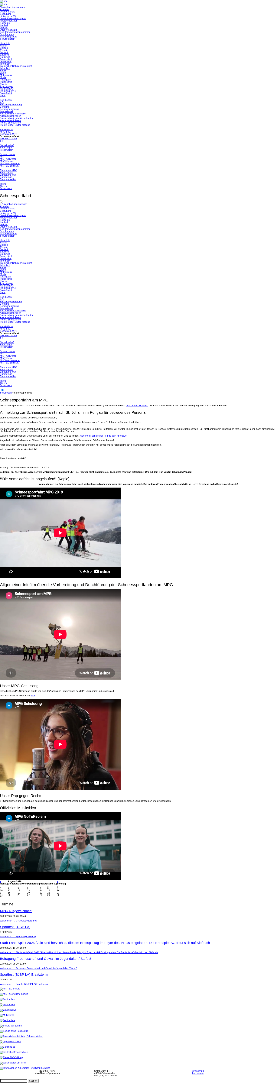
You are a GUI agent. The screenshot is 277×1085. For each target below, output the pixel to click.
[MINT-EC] (10, 988)
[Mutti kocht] (7, 1015)
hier (33, 695)
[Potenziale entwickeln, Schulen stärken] (21, 1036)
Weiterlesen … (18, 920)
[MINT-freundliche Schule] (14, 994)
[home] (4, 4)
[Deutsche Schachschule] (14, 1052)
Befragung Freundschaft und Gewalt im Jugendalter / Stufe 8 (45, 959)
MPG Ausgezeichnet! (16, 911)
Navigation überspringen (12, 7)
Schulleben (6, 392)
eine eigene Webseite (137, 405)
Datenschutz (197, 1071)
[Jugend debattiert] (10, 1041)
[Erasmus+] (8, 1010)
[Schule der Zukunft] (11, 1025)
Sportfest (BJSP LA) (15, 927)
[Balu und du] (7, 1047)
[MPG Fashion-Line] (7, 1020)
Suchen (33, 1081)
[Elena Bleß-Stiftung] (11, 1057)
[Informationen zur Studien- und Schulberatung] (25, 1068)
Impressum (198, 1073)
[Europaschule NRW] (7, 1004)
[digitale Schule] (7, 999)
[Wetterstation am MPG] (13, 1062)
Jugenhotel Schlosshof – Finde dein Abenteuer (103, 435)
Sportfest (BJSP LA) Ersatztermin (25, 974)
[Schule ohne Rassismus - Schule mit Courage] (14, 1031)
